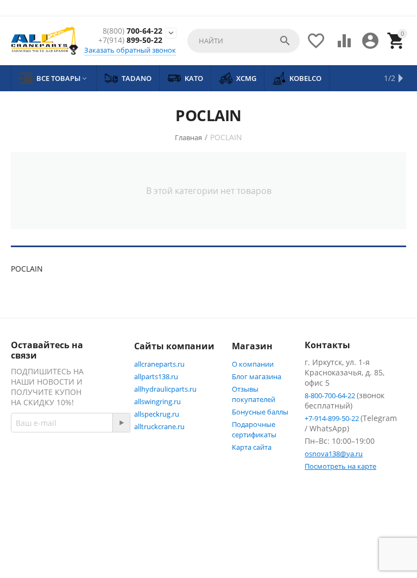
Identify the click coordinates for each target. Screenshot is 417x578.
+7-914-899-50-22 (333, 418)
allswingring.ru (157, 401)
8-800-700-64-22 (331, 395)
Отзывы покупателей (253, 394)
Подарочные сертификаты (254, 429)
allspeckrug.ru (156, 414)
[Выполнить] (121, 422)
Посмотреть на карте (340, 466)
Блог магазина (256, 376)
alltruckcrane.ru (159, 426)
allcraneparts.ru (159, 364)
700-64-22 (132, 31)
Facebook (51, 500)
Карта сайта (251, 447)
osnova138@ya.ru (334, 453)
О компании (253, 364)
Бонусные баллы (260, 412)
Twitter (47, 526)
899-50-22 (130, 40)
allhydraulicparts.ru (165, 389)
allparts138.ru (156, 376)
